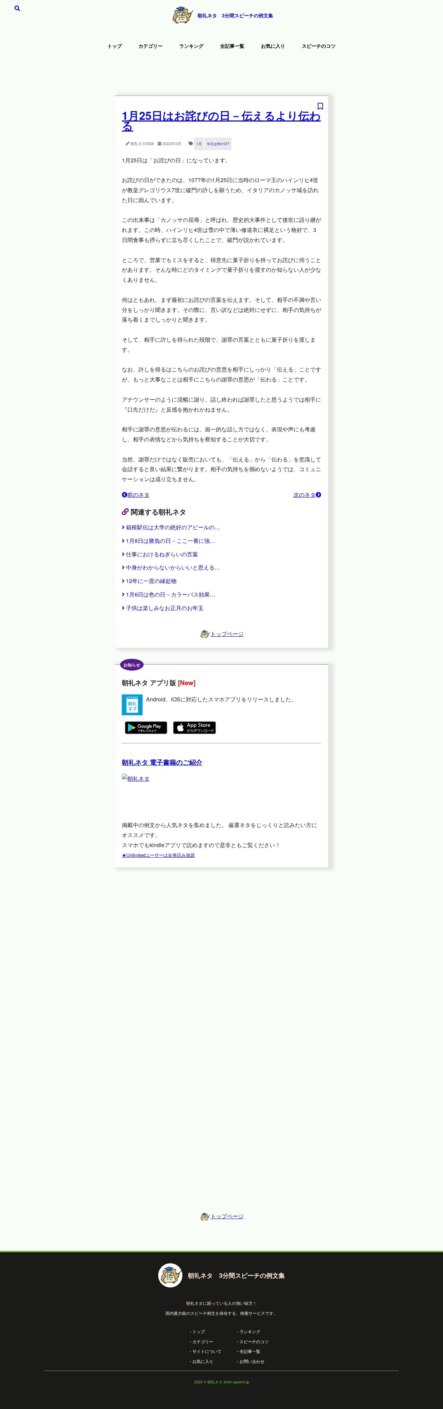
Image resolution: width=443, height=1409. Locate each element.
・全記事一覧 (247, 1351)
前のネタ (138, 495)
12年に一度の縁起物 (151, 581)
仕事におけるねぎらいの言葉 (162, 554)
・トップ (196, 1331)
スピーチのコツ (319, 45)
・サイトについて (205, 1351)
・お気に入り (200, 1361)
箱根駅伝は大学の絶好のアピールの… (173, 527)
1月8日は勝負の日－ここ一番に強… (170, 541)
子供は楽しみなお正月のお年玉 (165, 608)
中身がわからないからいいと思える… (173, 567)
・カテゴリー (200, 1341)
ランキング (191, 45)
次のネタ (304, 495)
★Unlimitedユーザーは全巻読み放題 (158, 855)
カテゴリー (150, 45)
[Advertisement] (221, 74)
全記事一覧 (232, 45)
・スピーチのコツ (252, 1341)
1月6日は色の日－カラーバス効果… (170, 594)
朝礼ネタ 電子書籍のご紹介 (162, 762)
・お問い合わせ (249, 1361)
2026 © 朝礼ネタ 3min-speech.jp (221, 1381)
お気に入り (273, 45)
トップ (114, 45)
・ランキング (247, 1331)
